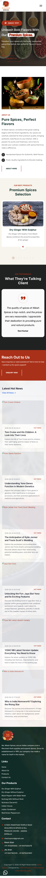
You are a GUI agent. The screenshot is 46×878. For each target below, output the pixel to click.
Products (5, 774)
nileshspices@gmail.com (14, 838)
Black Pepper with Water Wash (14, 796)
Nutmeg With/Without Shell (12, 799)
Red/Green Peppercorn (11, 813)
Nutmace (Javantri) (9, 802)
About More (11, 169)
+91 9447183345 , (11, 853)
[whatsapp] (5, 872)
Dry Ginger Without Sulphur (13, 792)
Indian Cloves (7, 806)
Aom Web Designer (23, 871)
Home (4, 767)
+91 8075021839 (25, 853)
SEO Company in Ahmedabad (32, 868)
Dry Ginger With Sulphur (23, 229)
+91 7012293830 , (11, 846)
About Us (5, 770)
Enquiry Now (12, 373)
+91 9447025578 (25, 846)
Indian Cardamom (9, 809)
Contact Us (11, 54)
